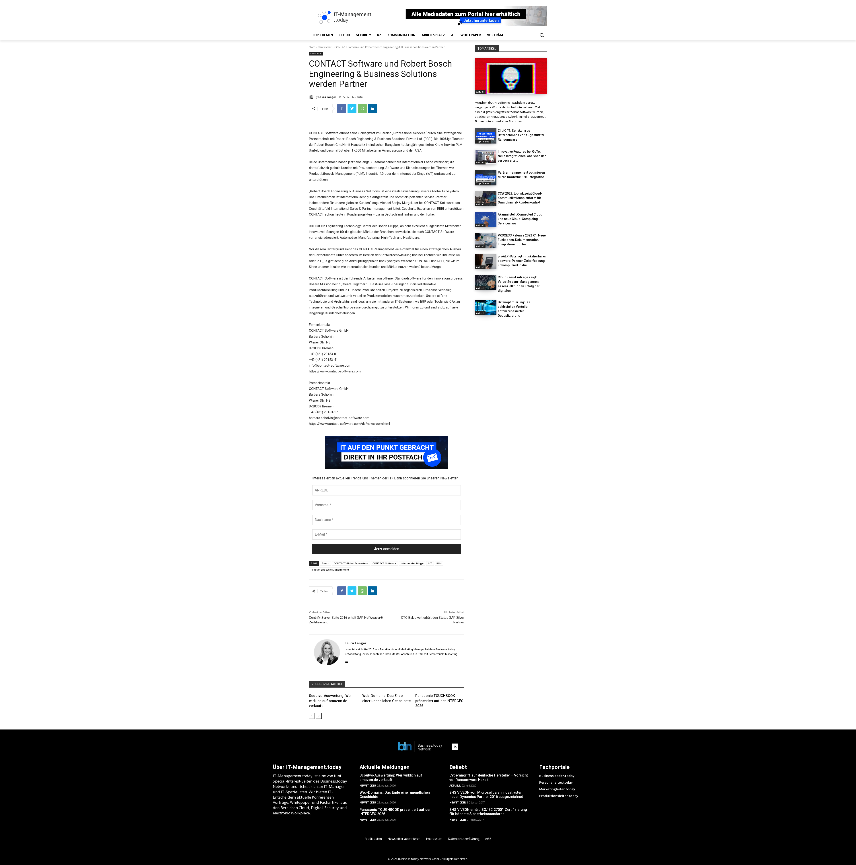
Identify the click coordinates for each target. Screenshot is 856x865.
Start (312, 47)
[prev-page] (312, 716)
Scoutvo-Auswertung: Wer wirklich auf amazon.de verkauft (330, 701)
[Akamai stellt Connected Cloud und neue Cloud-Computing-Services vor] (485, 219)
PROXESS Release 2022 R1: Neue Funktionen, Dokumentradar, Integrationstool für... (522, 240)
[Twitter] (352, 108)
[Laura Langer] (312, 97)
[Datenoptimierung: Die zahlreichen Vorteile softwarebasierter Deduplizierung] (485, 307)
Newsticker (324, 47)
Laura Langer (327, 97)
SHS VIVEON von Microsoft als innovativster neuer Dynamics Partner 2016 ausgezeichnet (486, 794)
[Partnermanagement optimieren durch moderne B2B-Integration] (485, 177)
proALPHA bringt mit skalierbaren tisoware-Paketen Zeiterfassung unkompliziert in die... (522, 261)
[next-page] (319, 716)
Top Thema (482, 141)
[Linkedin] (372, 108)
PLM (439, 563)
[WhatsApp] (362, 108)
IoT (430, 563)
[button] (541, 35)
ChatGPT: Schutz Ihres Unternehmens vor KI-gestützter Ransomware (521, 135)
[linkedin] (346, 661)
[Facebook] (341, 108)
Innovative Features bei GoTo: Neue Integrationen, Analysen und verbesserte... (522, 156)
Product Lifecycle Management (330, 569)
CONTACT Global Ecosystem (351, 563)
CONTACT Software (384, 563)
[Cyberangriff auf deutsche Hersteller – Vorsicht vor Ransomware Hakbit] (511, 76)
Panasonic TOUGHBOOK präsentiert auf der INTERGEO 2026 (439, 701)
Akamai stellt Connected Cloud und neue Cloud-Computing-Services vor (520, 219)
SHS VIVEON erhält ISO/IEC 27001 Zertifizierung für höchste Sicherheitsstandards (488, 811)
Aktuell (480, 91)
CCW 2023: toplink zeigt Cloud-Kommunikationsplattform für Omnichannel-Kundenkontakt (520, 198)
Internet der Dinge (412, 563)
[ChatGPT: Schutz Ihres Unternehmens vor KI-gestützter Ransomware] (485, 136)
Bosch (325, 563)
